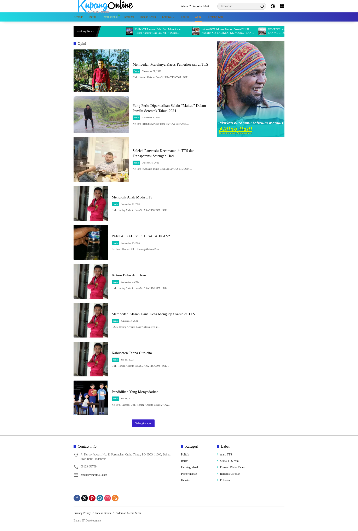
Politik (185, 454)
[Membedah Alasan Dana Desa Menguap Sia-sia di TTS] (91, 320)
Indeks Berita (103, 513)
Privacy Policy (82, 513)
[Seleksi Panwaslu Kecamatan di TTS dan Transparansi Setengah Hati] (101, 159)
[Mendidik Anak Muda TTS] (91, 203)
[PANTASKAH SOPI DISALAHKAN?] (91, 242)
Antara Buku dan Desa (129, 275)
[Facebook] (77, 498)
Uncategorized (189, 467)
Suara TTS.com (229, 461)
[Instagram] (107, 498)
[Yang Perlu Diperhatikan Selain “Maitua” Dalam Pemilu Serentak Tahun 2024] (101, 114)
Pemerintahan (189, 473)
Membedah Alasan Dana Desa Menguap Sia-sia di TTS (153, 314)
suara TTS (226, 454)
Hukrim (185, 480)
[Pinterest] (92, 498)
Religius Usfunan (230, 473)
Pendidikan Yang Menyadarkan (135, 392)
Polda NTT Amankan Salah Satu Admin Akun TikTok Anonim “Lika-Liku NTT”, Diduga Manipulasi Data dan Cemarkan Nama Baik (140, 31)
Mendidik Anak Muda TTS (132, 197)
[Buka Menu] (281, 6)
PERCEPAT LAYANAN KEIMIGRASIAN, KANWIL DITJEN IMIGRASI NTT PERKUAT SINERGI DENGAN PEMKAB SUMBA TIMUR (275, 31)
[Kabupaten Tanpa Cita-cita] (91, 359)
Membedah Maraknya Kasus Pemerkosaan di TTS (170, 64)
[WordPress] (100, 498)
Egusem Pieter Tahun (232, 467)
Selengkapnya (143, 423)
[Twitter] (84, 498)
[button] (262, 6)
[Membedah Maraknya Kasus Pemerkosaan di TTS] (101, 70)
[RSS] (115, 498)
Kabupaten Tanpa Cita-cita (132, 353)
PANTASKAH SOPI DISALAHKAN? (141, 236)
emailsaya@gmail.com (94, 474)
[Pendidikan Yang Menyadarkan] (91, 398)
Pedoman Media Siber (128, 513)
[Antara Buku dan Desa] (91, 281)
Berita (136, 71)
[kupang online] (105, 5)
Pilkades (225, 480)
